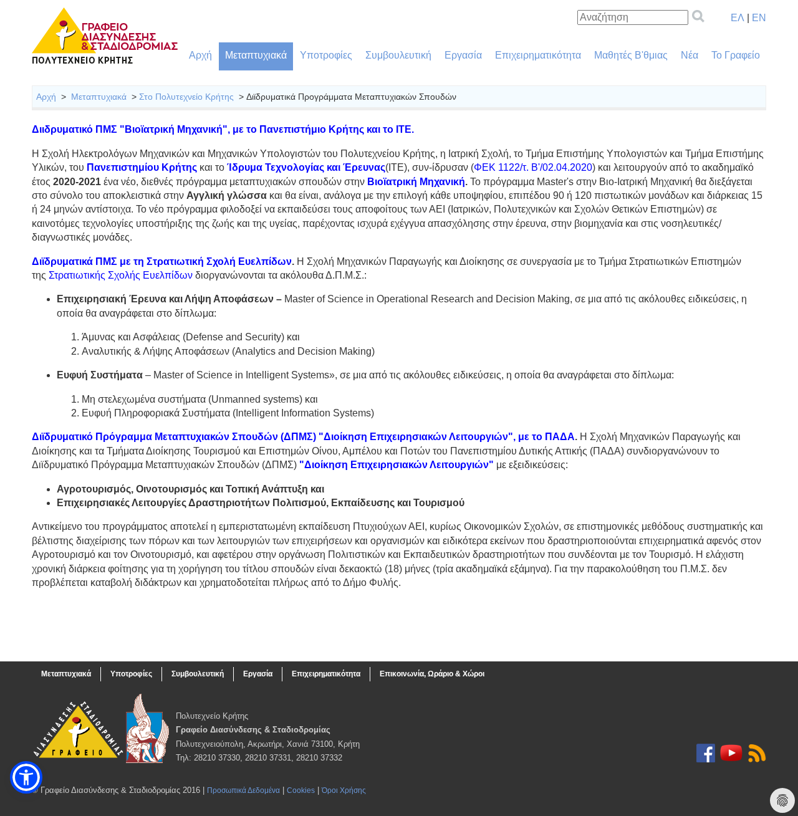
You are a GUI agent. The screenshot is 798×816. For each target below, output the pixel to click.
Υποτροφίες (326, 55)
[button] (26, 777)
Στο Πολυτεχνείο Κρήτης (186, 97)
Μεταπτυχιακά (256, 55)
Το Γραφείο (735, 55)
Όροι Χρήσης (344, 790)
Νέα (689, 55)
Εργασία (463, 55)
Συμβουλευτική (398, 55)
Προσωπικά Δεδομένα (243, 790)
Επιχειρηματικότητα (538, 55)
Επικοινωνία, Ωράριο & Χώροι (432, 674)
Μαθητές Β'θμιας (631, 55)
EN (759, 17)
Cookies (301, 790)
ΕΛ (737, 17)
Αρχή (200, 55)
